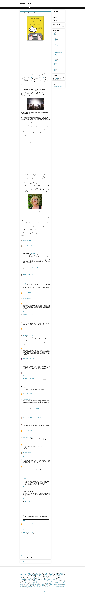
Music (38, 579)
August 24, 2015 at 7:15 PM (30, 358)
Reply (23, 250)
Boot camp (47, 583)
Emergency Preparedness (60, 585)
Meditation (45, 576)
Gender (40, 581)
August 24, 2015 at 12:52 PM (30, 303)
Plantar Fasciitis (37, 584)
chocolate (51, 581)
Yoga (39, 578)
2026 (54, 32)
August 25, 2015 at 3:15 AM (28, 372)
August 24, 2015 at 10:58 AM (34, 253)
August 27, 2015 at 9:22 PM (34, 267)
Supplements (23, 579)
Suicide (54, 586)
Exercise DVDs (32, 578)
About (30, 7)
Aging (30, 575)
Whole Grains (28, 585)
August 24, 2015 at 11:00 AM (29, 274)
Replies (25, 265)
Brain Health (22, 582)
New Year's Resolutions (32, 577)
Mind (26, 574)
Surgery (64, 584)
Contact (26, 7)
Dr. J (23, 283)
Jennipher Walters (32, 77)
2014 (54, 63)
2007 (54, 71)
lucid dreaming (47, 585)
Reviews (37, 576)
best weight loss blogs (37, 585)
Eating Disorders (22, 584)
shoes (57, 579)
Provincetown (63, 576)
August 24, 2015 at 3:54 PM (28, 348)
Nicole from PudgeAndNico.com (27, 417)
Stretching (22, 583)
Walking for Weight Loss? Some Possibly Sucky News (58, 49)
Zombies (32, 585)
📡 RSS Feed (55, 20)
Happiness (41, 576)
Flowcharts (26, 584)
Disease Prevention (29, 579)
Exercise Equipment (39, 575)
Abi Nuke (24, 386)
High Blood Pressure (43, 580)
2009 (54, 69)
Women (37, 583)
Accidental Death (54, 577)
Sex (64, 578)
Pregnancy (53, 580)
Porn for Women (47, 584)
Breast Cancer (27, 582)
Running (51, 574)
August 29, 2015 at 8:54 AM (28, 501)
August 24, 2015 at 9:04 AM (29, 245)
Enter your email (55, 15)
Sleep (42, 577)
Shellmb (24, 523)
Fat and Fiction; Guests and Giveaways (58, 47)
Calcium (36, 582)
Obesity (21, 575)
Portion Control (22, 580)
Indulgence (53, 579)
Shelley (24, 245)
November (56, 40)
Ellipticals (33, 581)
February (56, 60)
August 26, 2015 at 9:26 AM (29, 452)
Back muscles (63, 581)
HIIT (55, 578)
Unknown (24, 292)
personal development (59, 574)
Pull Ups (51, 584)
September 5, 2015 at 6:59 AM (28, 532)
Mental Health (61, 575)
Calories (26, 580)
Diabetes (30, 580)
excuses (45, 579)
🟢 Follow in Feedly (56, 19)
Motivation (54, 573)
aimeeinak (24, 322)
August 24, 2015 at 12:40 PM (30, 292)
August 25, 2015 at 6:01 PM (28, 424)
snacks (61, 586)
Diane (24, 393)
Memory (63, 579)
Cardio (43, 578)
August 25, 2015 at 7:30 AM (29, 393)
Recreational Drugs (59, 584)
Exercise (22, 573)
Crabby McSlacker (26, 238)
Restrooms (23, 587)
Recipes (38, 577)
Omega (30, 584)
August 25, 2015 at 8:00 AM (28, 399)
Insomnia (44, 582)
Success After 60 (26, 212)
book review (24, 581)
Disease (26, 577)
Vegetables (56, 575)
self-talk (51, 585)
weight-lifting (43, 583)
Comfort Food (52, 583)
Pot (37, 586)
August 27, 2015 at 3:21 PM (29, 489)
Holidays (41, 574)
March (55, 59)
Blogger (44, 591)
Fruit (32, 580)
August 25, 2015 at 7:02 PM (28, 430)
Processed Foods (41, 586)
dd (23, 348)
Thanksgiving (26, 583)
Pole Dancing (42, 584)
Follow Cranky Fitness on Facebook (57, 86)
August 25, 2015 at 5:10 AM (30, 378)
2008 (54, 70)
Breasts (60, 579)
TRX (26, 587)
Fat (36, 578)
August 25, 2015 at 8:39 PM (29, 437)
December (56, 39)
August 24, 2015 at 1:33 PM (32, 314)
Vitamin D (62, 580)
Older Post (48, 561)
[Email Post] (34, 238)
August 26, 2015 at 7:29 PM (30, 466)
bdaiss (24, 274)
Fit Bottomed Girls (41, 77)
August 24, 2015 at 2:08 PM (30, 322)
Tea (59, 580)
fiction (24, 240)
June (55, 55)
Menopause (25, 586)
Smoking (57, 582)
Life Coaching (49, 580)
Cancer (36, 574)
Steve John (24, 378)
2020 (54, 34)
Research (21, 574)
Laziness (44, 581)
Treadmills (30, 583)
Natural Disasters (30, 586)
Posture (21, 587)
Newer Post (23, 561)
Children (49, 579)
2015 (54, 38)
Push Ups (55, 584)
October (56, 41)
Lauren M (24, 303)
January (56, 61)
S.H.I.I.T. (51, 586)
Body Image (27, 578)
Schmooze (57, 78)
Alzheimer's (58, 581)
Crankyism (60, 583)
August (56, 44)
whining (61, 573)
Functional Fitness (36, 580)
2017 (54, 35)
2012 (54, 65)
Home (22, 7)
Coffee (52, 578)
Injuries (54, 576)
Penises (34, 586)
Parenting (50, 576)
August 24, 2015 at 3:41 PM (29, 335)
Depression (29, 581)
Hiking (35, 579)
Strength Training (50, 575)
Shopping (57, 580)
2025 (54, 33)
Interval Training (60, 578)
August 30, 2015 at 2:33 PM (29, 523)
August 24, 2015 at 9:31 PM (32, 365)
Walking (46, 577)
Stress (28, 576)
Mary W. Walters (23, 210)
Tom (23, 532)
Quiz (22, 577)
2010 (54, 68)
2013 (54, 64)
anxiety (41, 579)
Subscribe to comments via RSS (25, 555)
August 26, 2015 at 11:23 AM (31, 459)
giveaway (26, 240)
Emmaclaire (24, 459)
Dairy (63, 583)
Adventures (21, 576)
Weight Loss (29, 240)
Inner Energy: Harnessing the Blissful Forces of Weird (58, 52)
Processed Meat (46, 586)
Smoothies (61, 582)
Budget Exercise (32, 582)
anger (39, 583)
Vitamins (21, 581)
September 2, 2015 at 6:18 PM (33, 480)
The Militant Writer (35, 211)
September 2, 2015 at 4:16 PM (35, 514)
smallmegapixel (25, 314)
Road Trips (31, 574)
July (55, 54)
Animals (33, 575)
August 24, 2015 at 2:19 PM (29, 328)
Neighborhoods (50, 582)
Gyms (45, 575)
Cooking (56, 583)
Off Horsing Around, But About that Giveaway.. (58, 45)
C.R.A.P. (54, 585)
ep (23, 399)
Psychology (47, 581)
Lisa (23, 430)
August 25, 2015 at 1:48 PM (37, 417)
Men (46, 582)
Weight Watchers (23, 585)
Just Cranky (25, 3)
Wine (34, 583)
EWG (63, 586)
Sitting (54, 582)
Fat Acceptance (61, 577)
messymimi (24, 358)
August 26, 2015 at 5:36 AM (30, 444)
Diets (25, 576)
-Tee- (23, 452)
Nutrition (29, 573)
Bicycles (26, 575)
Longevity (58, 576)
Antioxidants (32, 576)
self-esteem (54, 581)
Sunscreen (57, 586)
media (50, 577)
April (55, 58)
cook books (42, 585)
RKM (24, 328)
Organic (33, 584)
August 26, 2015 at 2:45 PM (36, 408)
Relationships (22, 578)
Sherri (24, 335)
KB (23, 372)
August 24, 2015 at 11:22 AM (29, 283)
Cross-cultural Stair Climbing (58, 51)
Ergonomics (40, 582)
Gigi (23, 424)
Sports (64, 582)
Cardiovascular (47, 578)
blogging (46, 573)
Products (46, 574)
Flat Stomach (37, 581)
